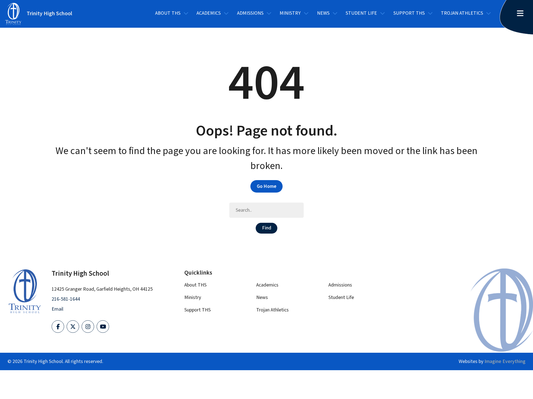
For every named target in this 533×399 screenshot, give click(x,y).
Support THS (409, 13)
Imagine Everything (505, 361)
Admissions (250, 13)
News (323, 13)
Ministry (290, 13)
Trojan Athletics (462, 13)
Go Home (266, 186)
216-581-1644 (66, 299)
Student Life (361, 13)
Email (57, 309)
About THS (167, 13)
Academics (209, 13)
